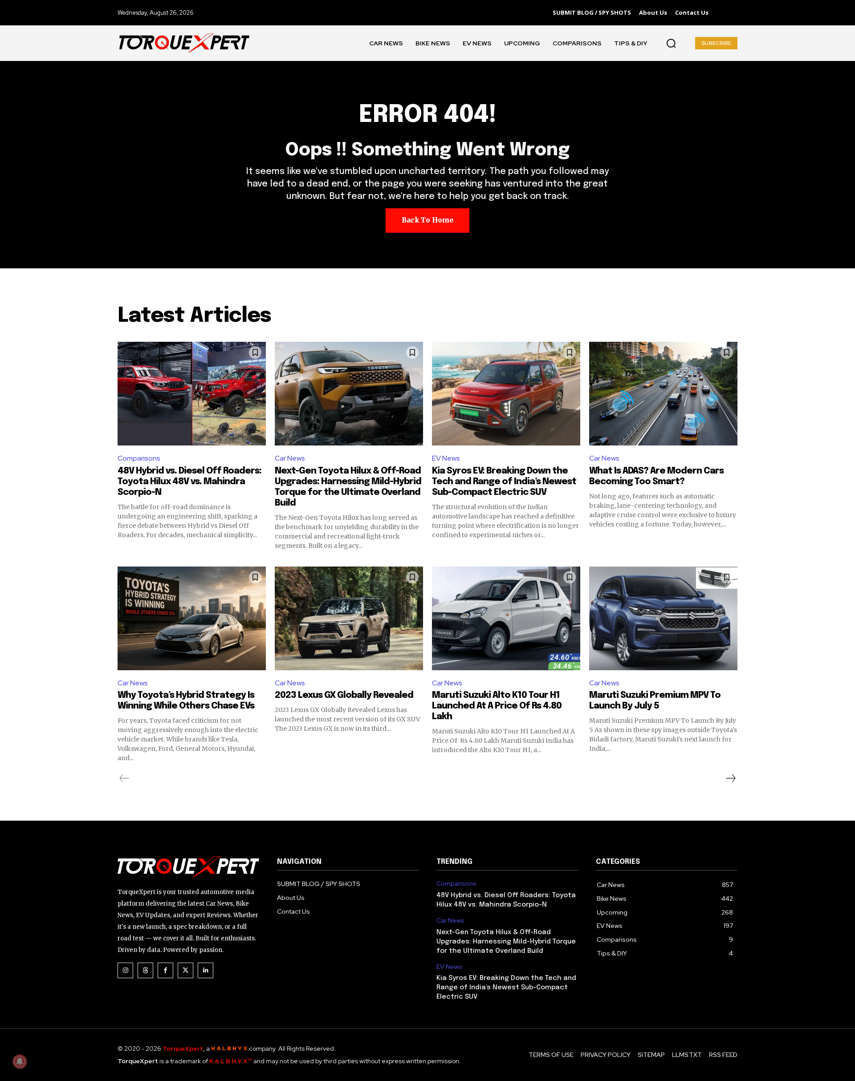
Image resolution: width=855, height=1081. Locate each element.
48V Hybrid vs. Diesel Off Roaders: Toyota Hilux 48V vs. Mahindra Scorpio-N (189, 481)
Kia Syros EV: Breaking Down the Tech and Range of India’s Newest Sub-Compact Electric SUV (504, 481)
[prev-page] (124, 778)
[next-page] (730, 778)
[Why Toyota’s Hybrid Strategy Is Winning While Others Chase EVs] (192, 618)
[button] (671, 43)
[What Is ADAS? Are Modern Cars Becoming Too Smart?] (663, 393)
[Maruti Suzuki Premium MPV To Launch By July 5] (663, 618)
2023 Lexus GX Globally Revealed (344, 695)
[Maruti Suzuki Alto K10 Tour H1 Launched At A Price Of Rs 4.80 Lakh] (506, 618)
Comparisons (139, 458)
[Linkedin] (205, 970)
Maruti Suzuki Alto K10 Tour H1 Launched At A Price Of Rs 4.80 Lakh (497, 706)
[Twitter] (185, 970)
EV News (446, 458)
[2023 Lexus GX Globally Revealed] (349, 618)
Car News (290, 458)
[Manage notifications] (19, 1061)
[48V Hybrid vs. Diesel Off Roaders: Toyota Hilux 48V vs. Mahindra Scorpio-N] (192, 393)
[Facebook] (165, 970)
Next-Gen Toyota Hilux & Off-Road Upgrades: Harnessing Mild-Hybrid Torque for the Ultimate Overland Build (506, 942)
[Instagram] (125, 970)
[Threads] (145, 970)
